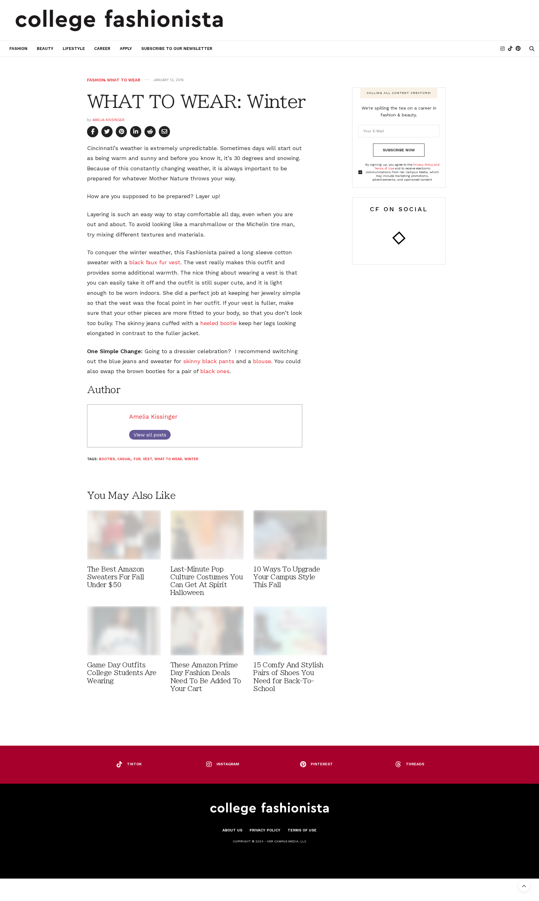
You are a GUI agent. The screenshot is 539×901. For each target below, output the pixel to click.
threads (415, 764)
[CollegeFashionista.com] (119, 20)
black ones (215, 371)
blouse (262, 361)
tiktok (134, 764)
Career (102, 48)
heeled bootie (218, 323)
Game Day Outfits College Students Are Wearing (121, 673)
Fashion (18, 48)
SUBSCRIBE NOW (399, 150)
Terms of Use (302, 830)
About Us (232, 830)
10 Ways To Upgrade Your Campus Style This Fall (286, 577)
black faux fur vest (154, 262)
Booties (107, 459)
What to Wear (123, 80)
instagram (227, 764)
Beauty (45, 48)
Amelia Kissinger (108, 120)
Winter (191, 459)
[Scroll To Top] (524, 886)
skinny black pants (208, 361)
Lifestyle (74, 48)
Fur (137, 459)
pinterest (322, 764)
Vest (147, 459)
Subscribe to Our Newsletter (176, 48)
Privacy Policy (265, 830)
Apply (126, 48)
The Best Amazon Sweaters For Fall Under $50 (115, 577)
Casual (124, 459)
